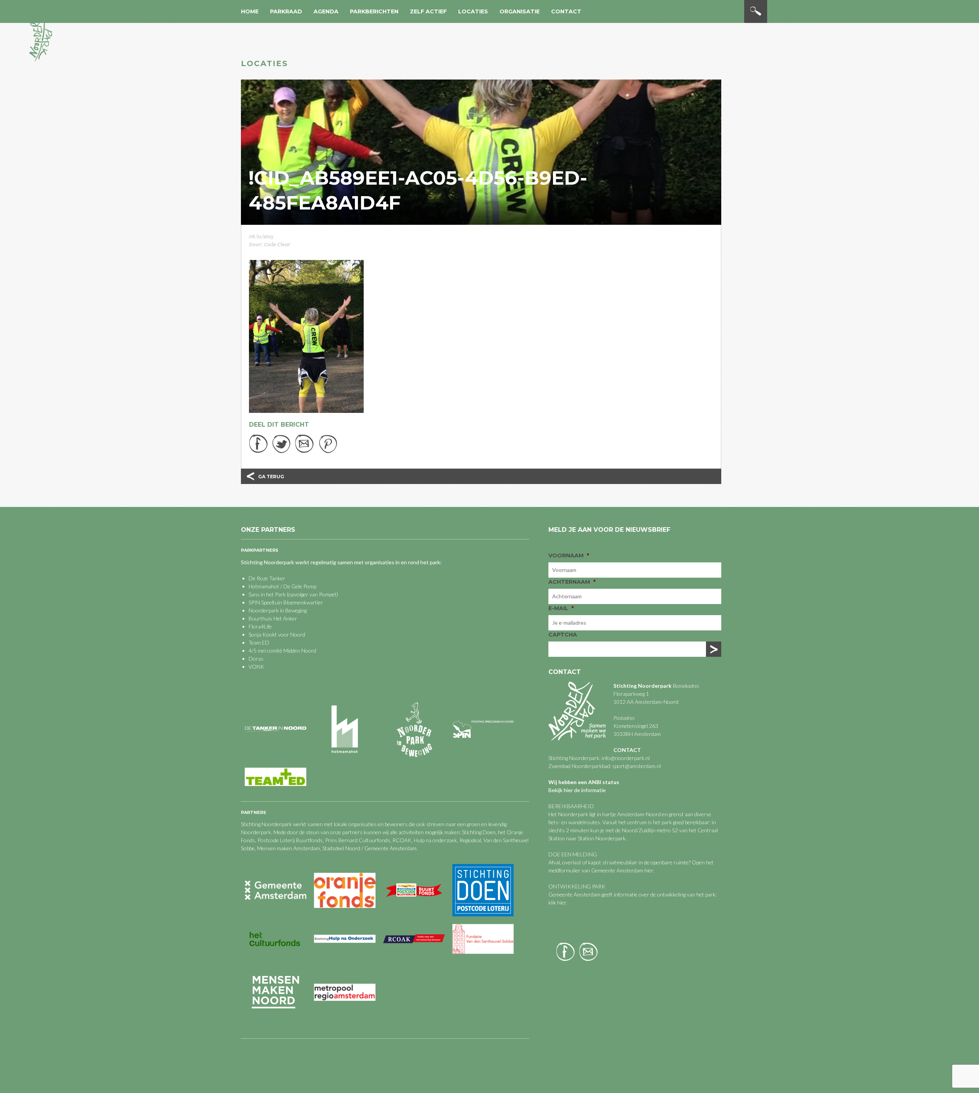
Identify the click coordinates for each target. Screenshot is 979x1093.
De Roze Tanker (267, 578)
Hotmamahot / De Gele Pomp (282, 586)
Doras (256, 658)
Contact (566, 11)
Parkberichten (374, 11)
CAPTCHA (562, 634)
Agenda (326, 11)
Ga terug (271, 476)
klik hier (557, 902)
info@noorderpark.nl (626, 758)
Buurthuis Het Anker (273, 618)
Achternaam (571, 581)
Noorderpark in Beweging (278, 610)
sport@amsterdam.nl (636, 766)
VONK (256, 666)
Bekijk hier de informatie (577, 790)
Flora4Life (260, 626)
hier (648, 870)
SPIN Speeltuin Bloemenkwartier (286, 602)
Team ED (259, 642)
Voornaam (568, 555)
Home (250, 11)
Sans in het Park (267, 594)
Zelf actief (428, 11)
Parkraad (286, 11)
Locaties (473, 11)
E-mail (561, 608)
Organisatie (519, 11)
